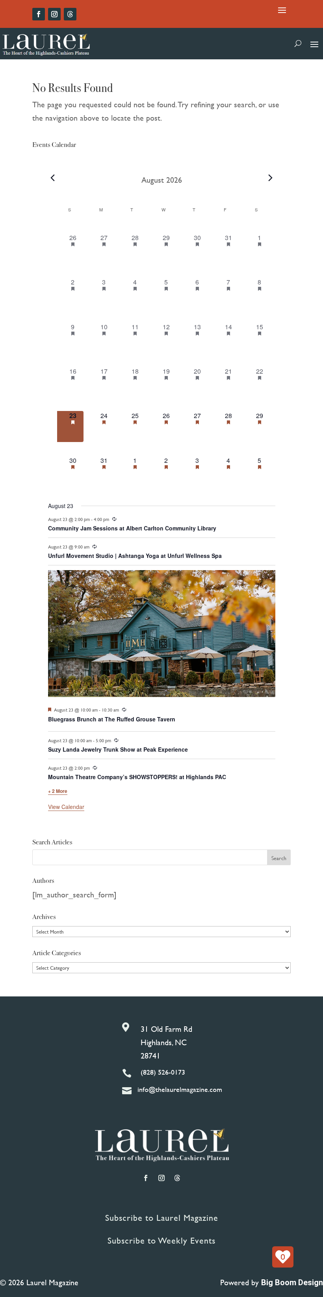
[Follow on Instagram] (54, 14)
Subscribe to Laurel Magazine (161, 1218)
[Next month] (270, 178)
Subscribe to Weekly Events (161, 1241)
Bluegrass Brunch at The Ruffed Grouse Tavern (111, 719)
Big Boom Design (292, 1282)
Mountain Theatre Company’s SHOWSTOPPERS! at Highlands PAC (137, 777)
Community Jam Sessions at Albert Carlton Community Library (132, 528)
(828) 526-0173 (163, 1072)
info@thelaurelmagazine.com (179, 1089)
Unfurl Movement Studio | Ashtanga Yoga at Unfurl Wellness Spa (135, 556)
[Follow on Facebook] (38, 14)
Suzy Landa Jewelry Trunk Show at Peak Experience (118, 749)
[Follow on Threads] (70, 14)
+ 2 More (57, 790)
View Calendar (66, 807)
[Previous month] (53, 178)
